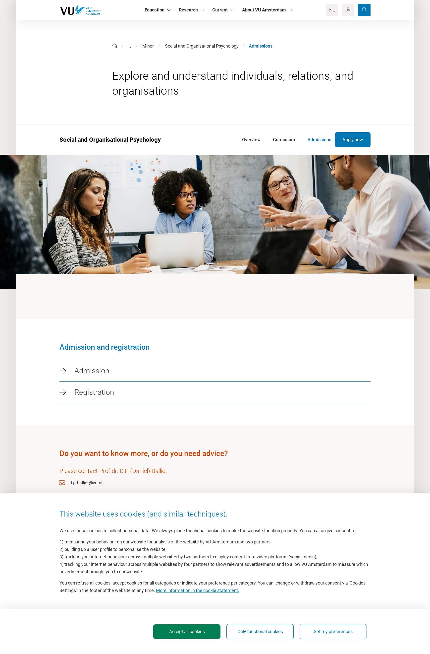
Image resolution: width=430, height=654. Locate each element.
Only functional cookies (260, 631)
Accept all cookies (187, 631)
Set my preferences (333, 631)
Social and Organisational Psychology (202, 46)
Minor (148, 46)
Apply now (352, 139)
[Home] (114, 46)
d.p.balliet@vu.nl (85, 482)
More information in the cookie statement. (197, 590)
